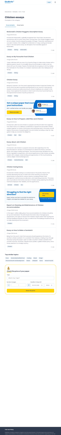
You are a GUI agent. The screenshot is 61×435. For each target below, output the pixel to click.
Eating (16, 73)
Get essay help (45, 194)
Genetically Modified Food (18, 258)
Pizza (7, 258)
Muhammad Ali (49, 260)
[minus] (8, 285)
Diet (15, 135)
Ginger (41, 258)
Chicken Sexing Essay (15, 167)
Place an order (14, 112)
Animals (10, 185)
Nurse (41, 260)
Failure (28, 260)
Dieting (16, 49)
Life (20, 11)
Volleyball (34, 260)
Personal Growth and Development (15, 260)
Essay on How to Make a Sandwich (20, 230)
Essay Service (8, 11)
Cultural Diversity (18, 160)
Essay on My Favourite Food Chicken (20, 57)
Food (23, 11)
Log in (49, 2)
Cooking (29, 258)
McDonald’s (23, 49)
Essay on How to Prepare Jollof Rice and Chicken (25, 119)
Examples (15, 11)
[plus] (28, 285)
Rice (20, 135)
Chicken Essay (12, 80)
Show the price (30, 290)
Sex (22, 185)
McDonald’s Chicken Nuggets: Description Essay (25, 32)
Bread (35, 258)
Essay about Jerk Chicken (16, 142)
